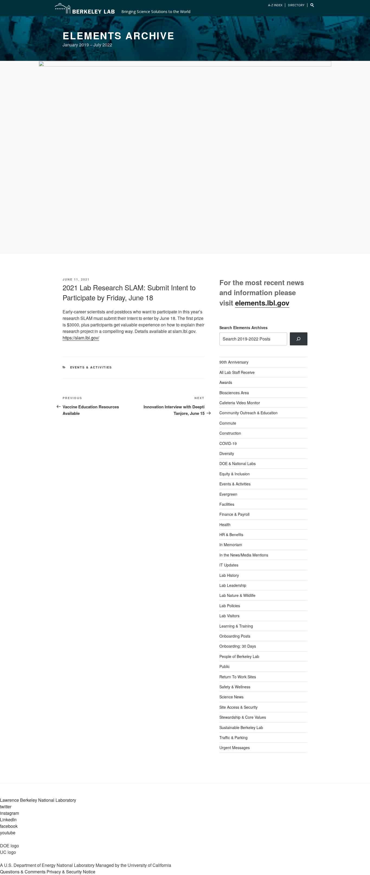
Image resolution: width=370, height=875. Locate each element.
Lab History (229, 575)
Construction (230, 433)
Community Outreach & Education (248, 412)
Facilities (226, 504)
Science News (231, 696)
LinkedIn (8, 819)
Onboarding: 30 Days (237, 646)
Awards (225, 382)
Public (224, 666)
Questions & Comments (23, 871)
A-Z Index (275, 5)
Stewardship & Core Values (242, 717)
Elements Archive (119, 35)
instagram (9, 813)
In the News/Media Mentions (243, 555)
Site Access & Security (238, 707)
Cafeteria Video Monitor (239, 402)
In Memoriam (230, 544)
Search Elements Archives (243, 327)
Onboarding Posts (234, 636)
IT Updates (228, 565)
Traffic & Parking (233, 737)
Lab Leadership (232, 585)
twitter (5, 806)
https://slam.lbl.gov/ (81, 338)
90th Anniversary (233, 362)
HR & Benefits (231, 534)
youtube (7, 832)
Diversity (226, 453)
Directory (296, 5)
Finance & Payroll (234, 514)
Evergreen (228, 494)
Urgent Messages (234, 747)
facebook (9, 826)
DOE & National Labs (237, 463)
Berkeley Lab (85, 8)
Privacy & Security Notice (71, 871)
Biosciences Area (234, 392)
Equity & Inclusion (234, 473)
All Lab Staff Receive (237, 372)
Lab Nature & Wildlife (237, 595)
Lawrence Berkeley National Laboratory (38, 800)
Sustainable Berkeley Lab (241, 727)
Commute (227, 423)
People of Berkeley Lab (239, 656)
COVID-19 (228, 443)
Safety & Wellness (234, 686)
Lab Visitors (229, 615)
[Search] (298, 338)
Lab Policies (229, 605)
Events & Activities (91, 367)
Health (225, 524)
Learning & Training (236, 626)
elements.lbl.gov (262, 303)
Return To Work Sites (237, 676)
